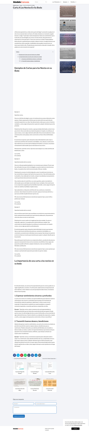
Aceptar (75, 428)
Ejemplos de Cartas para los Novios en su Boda (29, 54)
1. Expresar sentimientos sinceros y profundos (31, 58)
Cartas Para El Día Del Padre (20, 358)
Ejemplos (65, 2)
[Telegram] (36, 355)
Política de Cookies (78, 425)
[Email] (39, 355)
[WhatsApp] (25, 355)
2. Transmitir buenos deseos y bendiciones (30, 61)
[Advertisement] (35, 21)
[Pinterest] (21, 355)
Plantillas (73, 2)
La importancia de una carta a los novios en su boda (30, 56)
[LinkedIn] (32, 355)
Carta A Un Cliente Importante (49, 358)
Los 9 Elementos (56, 2)
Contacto (47, 430)
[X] (18, 355)
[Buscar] (46, 2)
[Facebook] (14, 355)
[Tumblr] (28, 355)
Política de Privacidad (49, 428)
